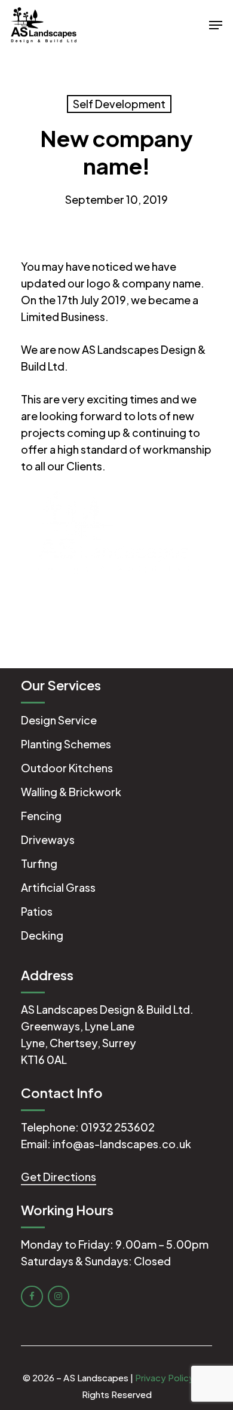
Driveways (48, 839)
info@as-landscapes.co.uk (122, 1144)
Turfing (39, 863)
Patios (37, 911)
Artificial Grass (58, 887)
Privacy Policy (164, 1377)
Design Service (59, 720)
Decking (42, 935)
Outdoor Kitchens (67, 768)
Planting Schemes (66, 744)
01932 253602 (118, 1127)
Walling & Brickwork (71, 792)
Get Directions (58, 1176)
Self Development (119, 104)
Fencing (41, 815)
